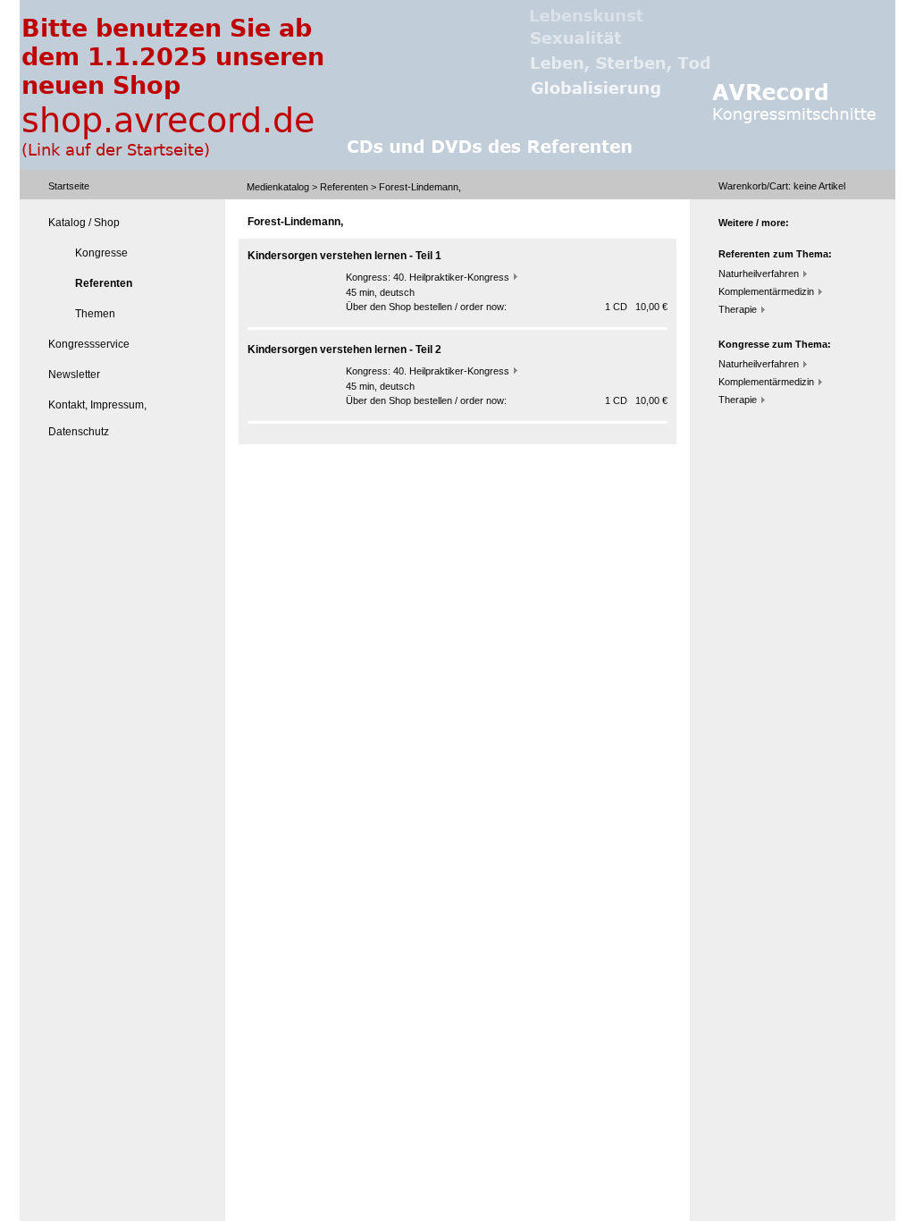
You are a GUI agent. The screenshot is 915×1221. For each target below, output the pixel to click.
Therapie (737, 309)
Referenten (344, 186)
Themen (95, 313)
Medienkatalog (278, 186)
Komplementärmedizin (766, 291)
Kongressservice (89, 344)
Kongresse (101, 253)
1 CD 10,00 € (636, 306)
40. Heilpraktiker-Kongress (451, 277)
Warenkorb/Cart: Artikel (781, 186)
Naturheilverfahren (758, 273)
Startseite (68, 186)
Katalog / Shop (84, 222)
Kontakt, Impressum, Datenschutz (97, 418)
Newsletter (74, 374)
